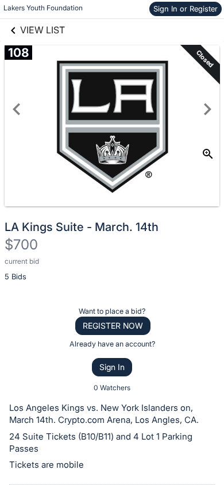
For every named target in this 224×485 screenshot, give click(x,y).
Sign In (112, 367)
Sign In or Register (185, 8)
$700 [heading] (21, 244)
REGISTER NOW (113, 325)
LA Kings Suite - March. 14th (82, 227)
